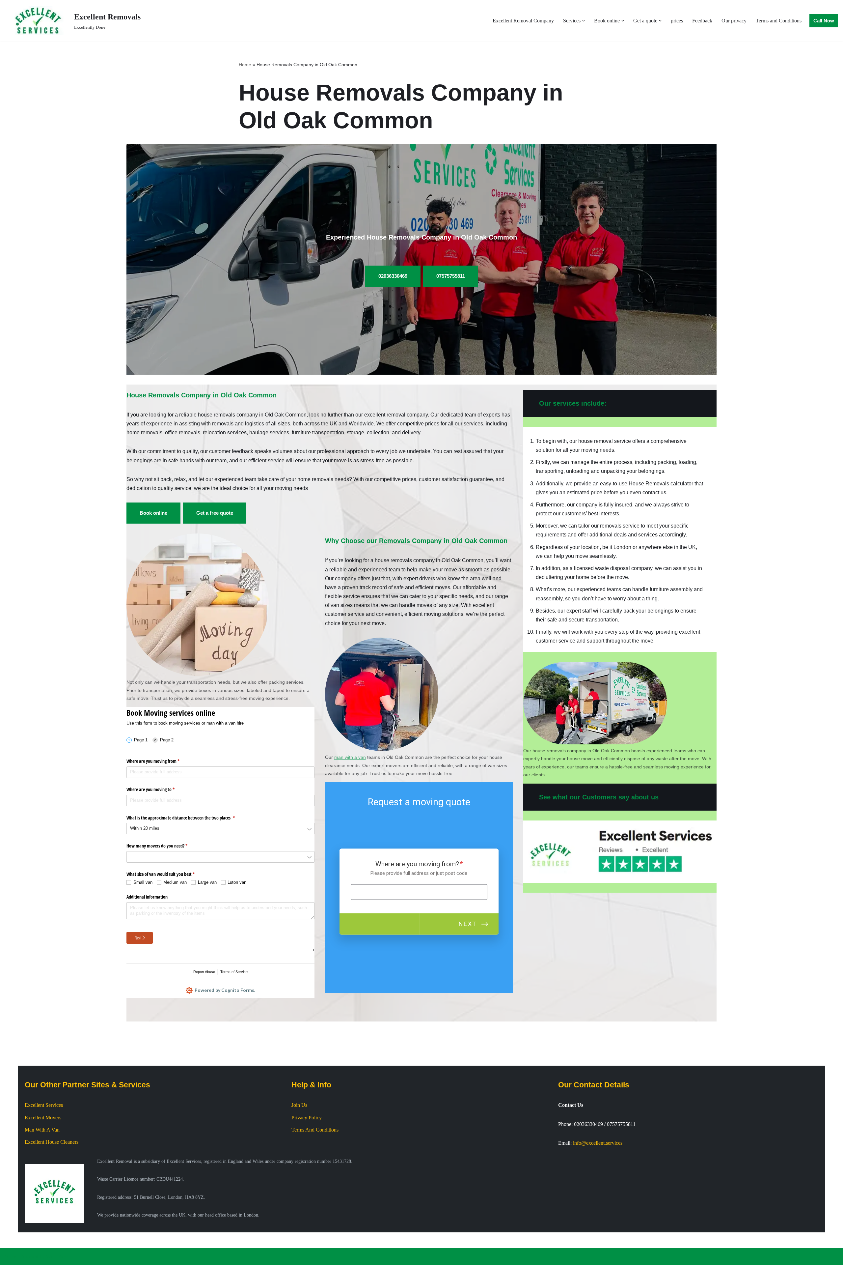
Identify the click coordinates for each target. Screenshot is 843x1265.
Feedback (702, 20)
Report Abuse (204, 972)
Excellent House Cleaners (51, 1142)
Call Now (823, 20)
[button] (583, 20)
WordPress (57, 1256)
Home (245, 64)
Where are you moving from (160, 761)
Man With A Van (42, 1130)
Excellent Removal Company (523, 20)
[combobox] (220, 828)
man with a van (350, 757)
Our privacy (734, 20)
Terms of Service (234, 972)
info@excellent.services (597, 1143)
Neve (10, 1256)
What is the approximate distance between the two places (188, 818)
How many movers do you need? (164, 846)
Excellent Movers (43, 1117)
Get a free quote (214, 513)
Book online (153, 513)
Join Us (299, 1105)
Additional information (147, 897)
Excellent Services (44, 1105)
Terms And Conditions (315, 1130)
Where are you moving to (158, 789)
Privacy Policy (306, 1117)
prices (677, 20)
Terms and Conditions (779, 20)
